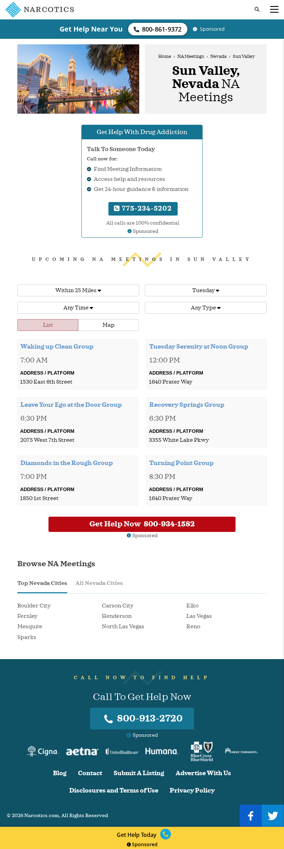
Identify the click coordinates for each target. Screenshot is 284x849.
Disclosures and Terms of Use (113, 791)
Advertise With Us (203, 773)
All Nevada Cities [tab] (99, 583)
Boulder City (34, 605)
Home (164, 56)
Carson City (117, 605)
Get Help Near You (91, 29)
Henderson (117, 616)
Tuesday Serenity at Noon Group (198, 346)
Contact (90, 773)
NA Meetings (190, 56)
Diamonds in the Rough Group (66, 463)
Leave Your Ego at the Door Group (71, 405)
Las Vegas (199, 616)
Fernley (27, 616)
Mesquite (29, 626)
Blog (59, 773)
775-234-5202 (146, 208)
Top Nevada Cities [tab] (42, 583)
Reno (193, 626)
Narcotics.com (41, 816)
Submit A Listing (139, 773)
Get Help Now (142, 524)
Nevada (218, 56)
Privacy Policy (192, 791)
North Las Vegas (123, 626)
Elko (192, 605)
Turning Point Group (181, 463)
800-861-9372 (162, 29)
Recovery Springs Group (186, 405)
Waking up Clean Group (57, 346)
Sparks (26, 637)
